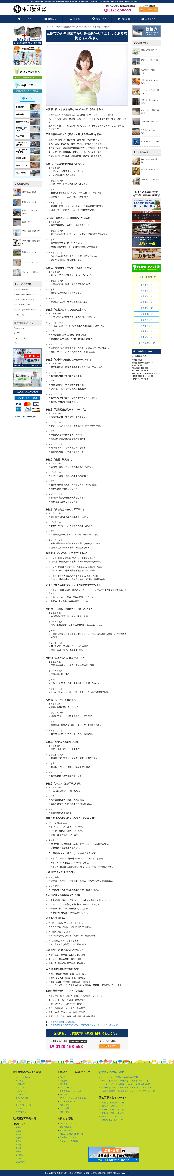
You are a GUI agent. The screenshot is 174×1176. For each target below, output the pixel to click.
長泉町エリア (146, 314)
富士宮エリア (146, 331)
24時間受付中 (149, 9)
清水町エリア (146, 296)
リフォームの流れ (20, 338)
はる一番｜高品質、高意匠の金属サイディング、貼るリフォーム (127, 1088)
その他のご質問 (19, 315)
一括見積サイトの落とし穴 (112, 1116)
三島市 (18, 1131)
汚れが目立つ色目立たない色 (113, 1110)
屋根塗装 (63, 1084)
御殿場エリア (146, 302)
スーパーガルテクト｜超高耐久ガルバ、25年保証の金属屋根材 (126, 1084)
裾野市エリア (146, 308)
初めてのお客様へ (23, 1077)
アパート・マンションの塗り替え (73, 1098)
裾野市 (18, 1141)
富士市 (18, 1152)
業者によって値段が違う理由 (113, 1113)
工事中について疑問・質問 (24, 300)
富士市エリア (146, 326)
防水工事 (63, 1094)
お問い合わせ (21, 1112)
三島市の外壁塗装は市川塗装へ (62, 1022)
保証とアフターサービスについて (26, 310)
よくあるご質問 (22, 1098)
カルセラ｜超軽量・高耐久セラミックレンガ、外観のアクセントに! (128, 1091)
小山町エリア (146, 337)
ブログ (16, 343)
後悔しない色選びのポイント (113, 1103)
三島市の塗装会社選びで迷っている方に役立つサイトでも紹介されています (83, 1025)
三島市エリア (146, 290)
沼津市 (18, 1127)
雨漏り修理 (64, 1105)
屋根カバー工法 (66, 1088)
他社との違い (21, 1088)
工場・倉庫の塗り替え (69, 1101)
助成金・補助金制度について (71, 1134)
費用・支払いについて (22, 305)
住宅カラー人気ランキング (112, 1106)
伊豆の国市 (20, 1162)
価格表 (62, 1077)
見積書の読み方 (66, 1130)
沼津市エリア (146, 285)
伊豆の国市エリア (146, 343)
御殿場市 (19, 1138)
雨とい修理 (64, 1112)
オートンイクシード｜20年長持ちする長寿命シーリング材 (124, 1081)
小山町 (18, 1159)
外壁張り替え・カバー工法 (70, 1091)
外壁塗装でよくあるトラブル (113, 1120)
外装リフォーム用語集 (69, 1141)
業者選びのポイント (68, 1127)
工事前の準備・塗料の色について (26, 294)
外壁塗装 (63, 1081)
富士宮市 (19, 1155)
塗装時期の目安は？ (68, 1123)
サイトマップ (21, 1108)
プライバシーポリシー (25, 1105)
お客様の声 (20, 1084)
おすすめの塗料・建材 (111, 1072)
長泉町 (18, 1145)
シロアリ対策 (65, 1108)
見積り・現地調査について (24, 289)
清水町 (18, 1134)
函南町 (18, 1148)
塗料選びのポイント (68, 1137)
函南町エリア (146, 320)
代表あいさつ (19, 328)
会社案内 (17, 333)
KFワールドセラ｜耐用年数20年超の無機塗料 (119, 1077)
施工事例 (19, 1081)
